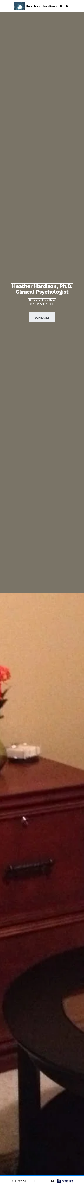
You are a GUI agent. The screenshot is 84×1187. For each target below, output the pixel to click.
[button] (4, 6)
